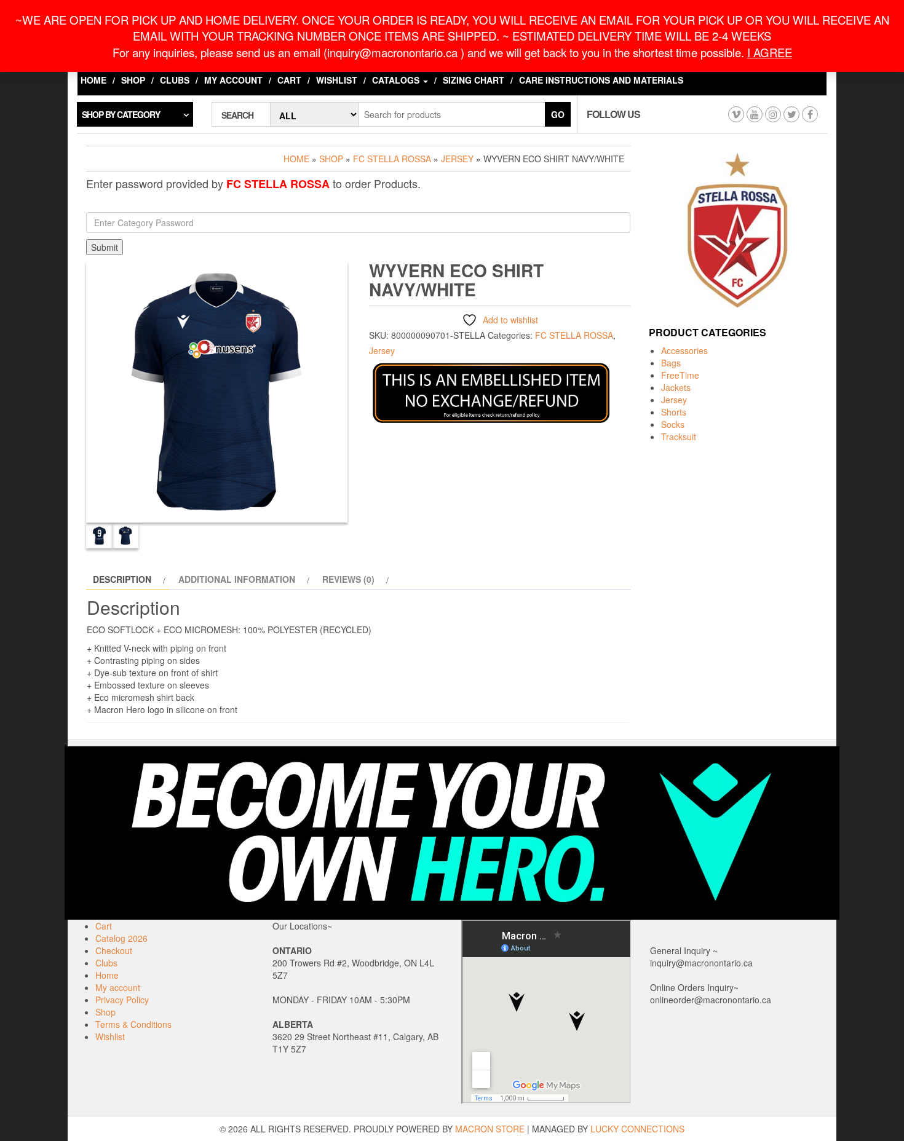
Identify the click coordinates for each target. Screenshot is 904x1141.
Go (558, 114)
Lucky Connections (637, 1129)
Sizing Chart (473, 80)
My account (233, 80)
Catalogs (397, 80)
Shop (133, 80)
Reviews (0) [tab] (348, 579)
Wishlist (336, 80)
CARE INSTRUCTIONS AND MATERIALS (601, 80)
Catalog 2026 (121, 938)
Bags (671, 363)
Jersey (457, 158)
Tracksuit (678, 436)
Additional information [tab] (236, 579)
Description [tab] (122, 579)
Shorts (673, 412)
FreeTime (680, 375)
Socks (672, 424)
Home (93, 80)
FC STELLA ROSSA (392, 158)
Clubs (174, 80)
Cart (289, 80)
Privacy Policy (122, 999)
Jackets (676, 387)
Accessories (684, 350)
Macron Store (490, 1129)
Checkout (113, 950)
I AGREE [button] (769, 52)
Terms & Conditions (133, 1024)
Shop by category (121, 114)
